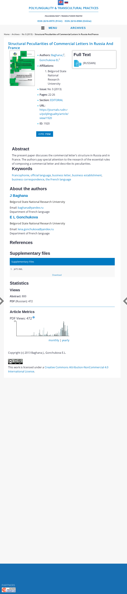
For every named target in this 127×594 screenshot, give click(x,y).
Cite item (45, 134)
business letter (61, 175)
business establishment (87, 175)
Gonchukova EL (49, 60)
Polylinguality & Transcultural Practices (63, 11)
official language (41, 175)
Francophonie (20, 175)
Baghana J (57, 55)
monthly (54, 340)
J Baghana (19, 196)
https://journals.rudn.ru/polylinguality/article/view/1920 (54, 114)
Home (7, 34)
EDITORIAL (56, 100)
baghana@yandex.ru (30, 207)
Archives (78, 28)
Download (57, 275)
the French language (58, 179)
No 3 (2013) (27, 34)
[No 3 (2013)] (22, 85)
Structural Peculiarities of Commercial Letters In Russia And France (67, 34)
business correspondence (28, 179)
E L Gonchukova (24, 217)
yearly (65, 340)
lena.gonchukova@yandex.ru (36, 229)
